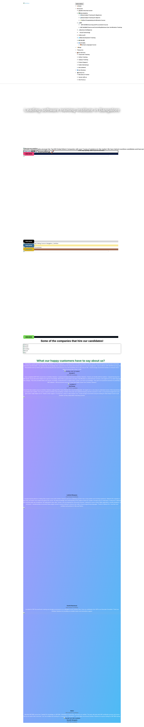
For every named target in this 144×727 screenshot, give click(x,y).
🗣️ (81, 43)
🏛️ (80, 22)
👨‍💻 (83, 13)
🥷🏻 (85, 10)
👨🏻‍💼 (80, 50)
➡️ (91, 15)
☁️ (84, 32)
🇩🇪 (88, 44)
